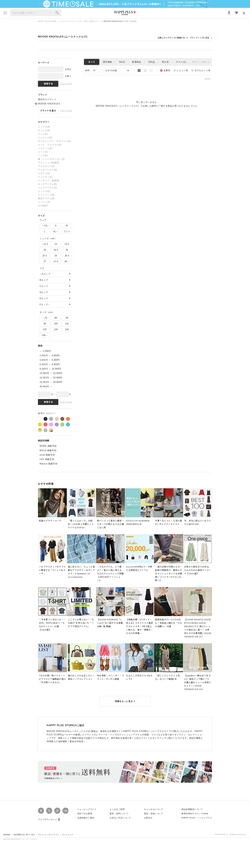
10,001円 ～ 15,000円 (51, 373)
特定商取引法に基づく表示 (24, 835)
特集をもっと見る (124, 701)
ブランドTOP (200, 37)
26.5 (67, 255)
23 (56, 244)
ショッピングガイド (86, 809)
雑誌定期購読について (192, 809)
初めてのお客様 (84, 813)
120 (45, 329)
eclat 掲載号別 (47, 455)
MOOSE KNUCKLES (49, 103)
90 (67, 318)
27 (45, 261)
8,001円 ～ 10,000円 (50, 369)
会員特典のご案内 (85, 818)
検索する (57, 12)
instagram (57, 811)
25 (67, 250)
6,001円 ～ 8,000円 (50, 364)
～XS (44, 225)
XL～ (55, 231)
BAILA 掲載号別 (48, 450)
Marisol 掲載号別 (48, 463)
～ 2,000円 (45, 351)
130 (56, 329)
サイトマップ (67, 835)
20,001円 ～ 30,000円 (51, 382)
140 (67, 329)
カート (243, 13)
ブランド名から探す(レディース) (91, 21)
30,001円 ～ (46, 386)
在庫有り (165, 70)
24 (45, 250)
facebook (41, 811)
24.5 (56, 250)
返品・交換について (153, 813)
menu (5, 12)
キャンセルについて (153, 809)
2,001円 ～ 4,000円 (50, 355)
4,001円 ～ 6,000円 (50, 360)
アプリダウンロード (47, 819)
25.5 (45, 255)
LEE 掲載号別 (47, 459)
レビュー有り (180, 70)
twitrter (49, 811)
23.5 (67, 244)
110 (67, 323)
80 (56, 318)
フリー (66, 231)
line (65, 811)
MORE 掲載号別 (48, 446)
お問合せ (148, 818)
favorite (236, 12)
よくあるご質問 (117, 809)
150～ (45, 335)
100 (56, 323)
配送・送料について (119, 813)
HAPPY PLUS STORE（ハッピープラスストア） (57, 21)
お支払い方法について (120, 818)
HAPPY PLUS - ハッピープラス (196, 818)
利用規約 (7, 835)
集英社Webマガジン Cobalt (194, 813)
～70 (44, 318)
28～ (66, 261)
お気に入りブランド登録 (173, 37)
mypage (229, 12)
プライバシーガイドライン (48, 835)
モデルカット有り (201, 70)
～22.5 (44, 244)
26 (56, 255)
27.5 (56, 261)
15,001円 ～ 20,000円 (51, 377)
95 (45, 323)
